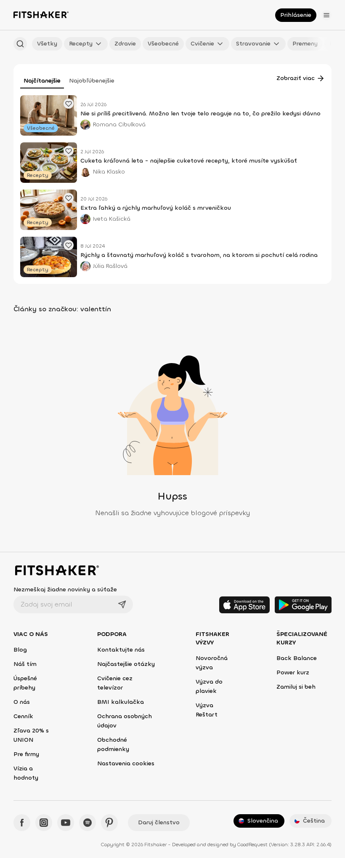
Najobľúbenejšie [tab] (91, 81)
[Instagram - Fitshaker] (43, 822)
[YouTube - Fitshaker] (65, 822)
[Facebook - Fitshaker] (21, 822)
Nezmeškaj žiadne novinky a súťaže (65, 589)
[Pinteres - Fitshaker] (109, 822)
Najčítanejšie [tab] (42, 81)
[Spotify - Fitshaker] (87, 822)
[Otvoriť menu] (326, 15)
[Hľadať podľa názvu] (20, 44)
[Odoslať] (122, 604)
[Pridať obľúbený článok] (69, 104)
